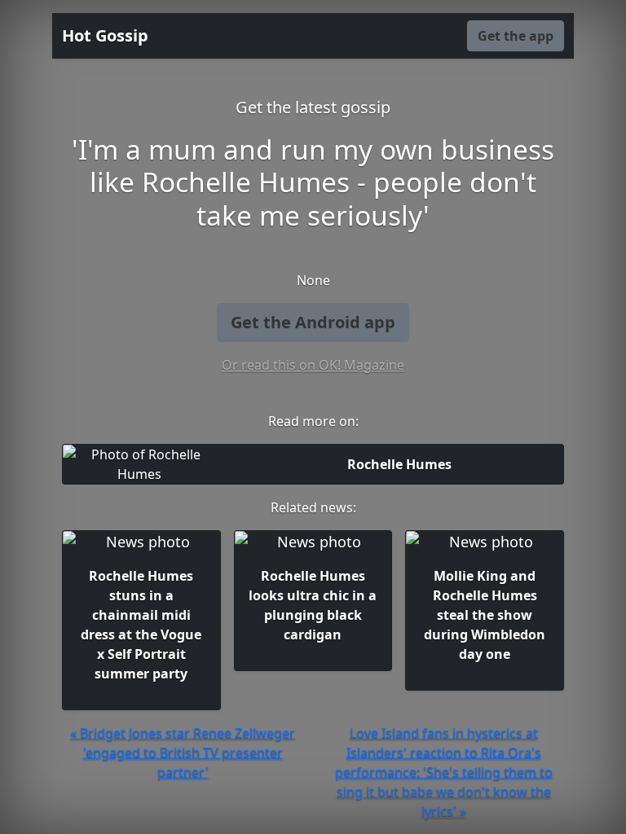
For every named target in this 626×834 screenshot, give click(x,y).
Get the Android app (313, 322)
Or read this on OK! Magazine (313, 365)
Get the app (515, 36)
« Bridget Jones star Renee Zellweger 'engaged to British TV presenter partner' (182, 752)
